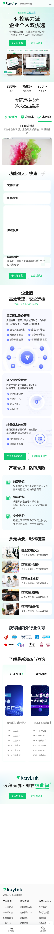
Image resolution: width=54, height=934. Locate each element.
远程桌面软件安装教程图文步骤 (18, 731)
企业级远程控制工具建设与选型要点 (18, 750)
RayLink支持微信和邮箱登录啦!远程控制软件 (43, 750)
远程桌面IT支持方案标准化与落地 (18, 745)
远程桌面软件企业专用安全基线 (18, 755)
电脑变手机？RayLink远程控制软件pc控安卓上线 (43, 740)
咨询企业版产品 (15, 456)
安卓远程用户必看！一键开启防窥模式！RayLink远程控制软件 (43, 745)
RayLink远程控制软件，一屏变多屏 (43, 735)
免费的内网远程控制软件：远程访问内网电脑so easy (43, 755)
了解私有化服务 (39, 456)
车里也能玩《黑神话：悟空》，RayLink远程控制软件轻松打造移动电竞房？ (43, 731)
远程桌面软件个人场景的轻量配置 (18, 735)
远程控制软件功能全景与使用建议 (18, 740)
